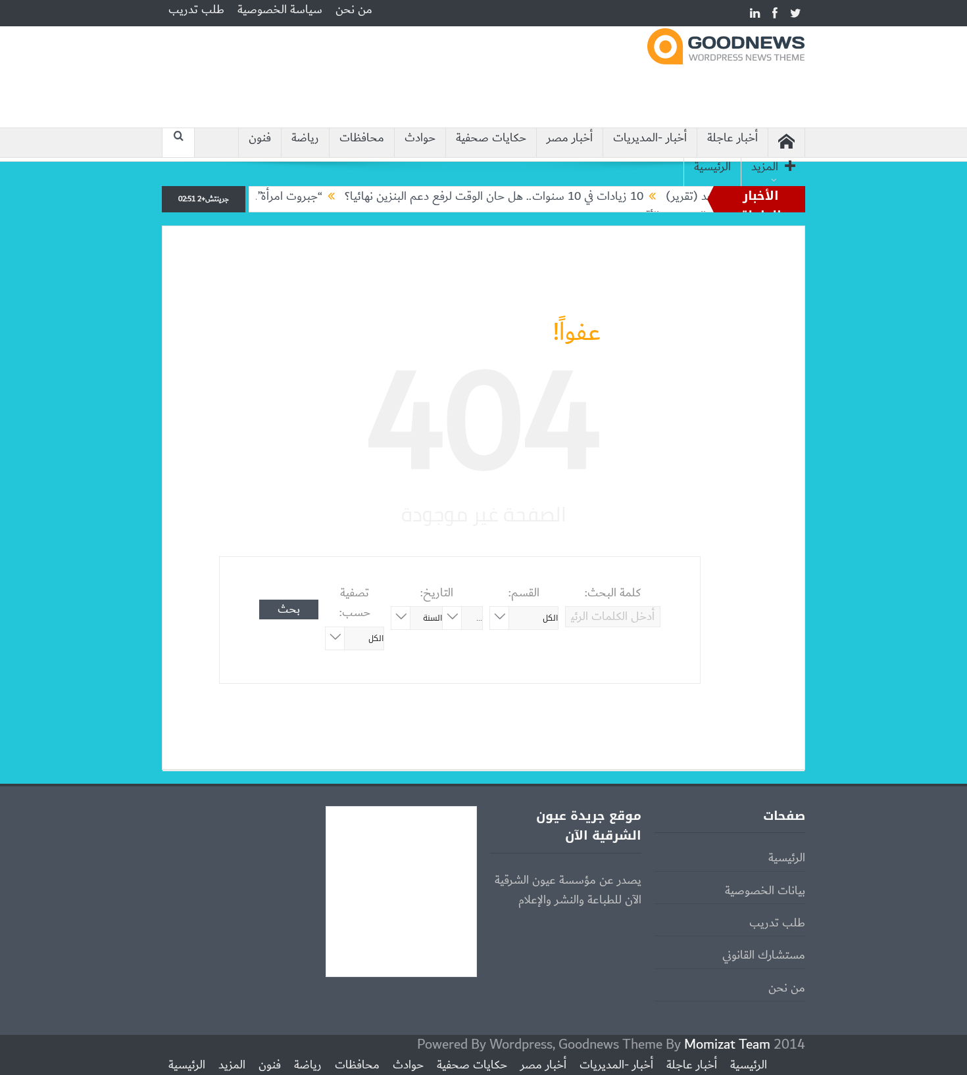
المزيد (764, 167)
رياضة (305, 138)
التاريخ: (436, 593)
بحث (289, 609)
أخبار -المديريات (650, 138)
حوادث (420, 138)
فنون (260, 138)
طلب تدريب (196, 10)
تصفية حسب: (354, 603)
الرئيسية (712, 167)
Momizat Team (727, 1044)
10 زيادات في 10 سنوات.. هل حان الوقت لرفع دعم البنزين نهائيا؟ (515, 196)
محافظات (361, 138)
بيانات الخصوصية (765, 890)
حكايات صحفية (491, 138)
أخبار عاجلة (732, 138)
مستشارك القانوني (763, 955)
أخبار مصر (570, 138)
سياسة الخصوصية (279, 10)
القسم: (523, 593)
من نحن (353, 10)
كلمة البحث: (613, 593)
